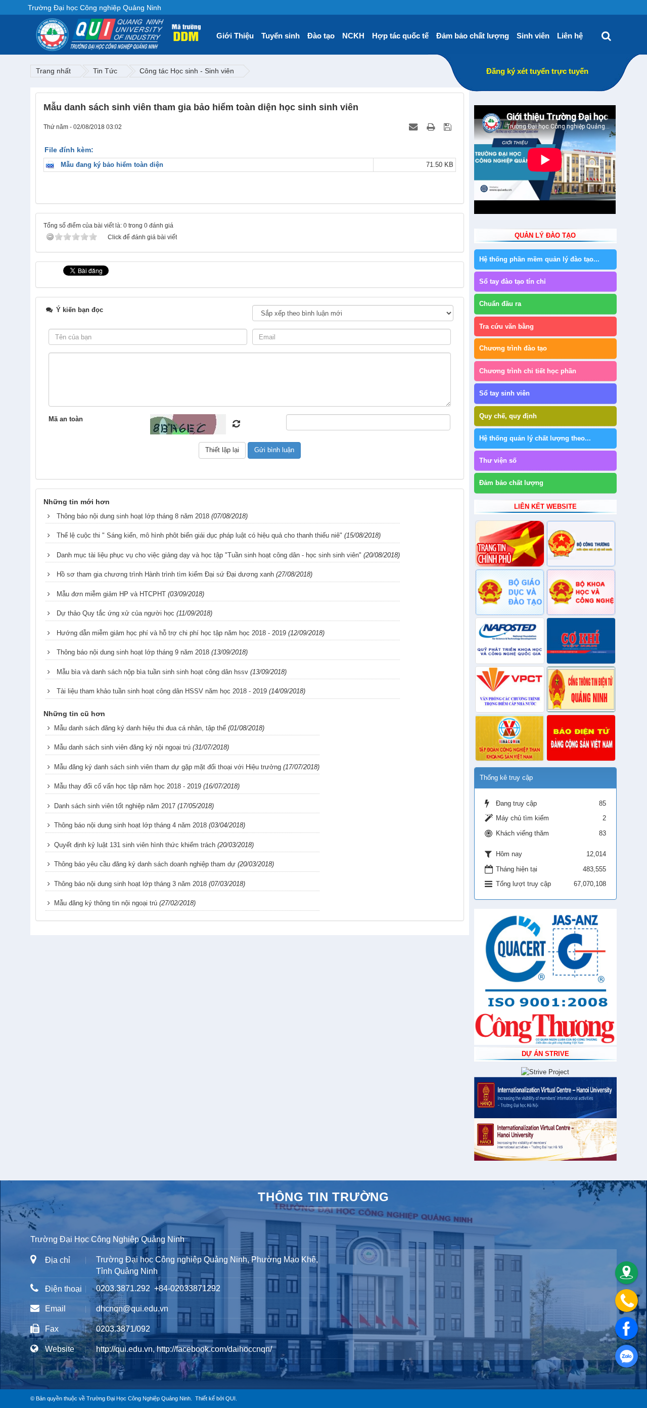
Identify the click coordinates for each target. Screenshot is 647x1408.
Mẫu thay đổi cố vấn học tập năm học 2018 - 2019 (127, 786)
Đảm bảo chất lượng (472, 35)
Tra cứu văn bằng (506, 326)
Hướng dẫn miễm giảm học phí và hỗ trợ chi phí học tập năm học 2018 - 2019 (171, 633)
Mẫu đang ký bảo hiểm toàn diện (112, 164)
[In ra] (432, 126)
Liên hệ (570, 35)
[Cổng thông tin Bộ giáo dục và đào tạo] (509, 592)
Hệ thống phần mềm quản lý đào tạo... (539, 259)
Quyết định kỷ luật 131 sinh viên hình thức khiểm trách (134, 845)
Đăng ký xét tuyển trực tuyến (537, 71)
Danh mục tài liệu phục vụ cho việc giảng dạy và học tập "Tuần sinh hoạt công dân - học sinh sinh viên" (209, 555)
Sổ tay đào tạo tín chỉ (512, 281)
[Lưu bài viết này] (448, 126)
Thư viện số (498, 460)
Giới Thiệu (235, 35)
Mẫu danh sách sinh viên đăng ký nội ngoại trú (122, 747)
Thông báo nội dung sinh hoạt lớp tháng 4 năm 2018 (130, 825)
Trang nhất (53, 71)
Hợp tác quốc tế (400, 35)
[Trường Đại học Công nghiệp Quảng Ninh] (35, 30)
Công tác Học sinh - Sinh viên (187, 71)
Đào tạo (321, 35)
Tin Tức (105, 71)
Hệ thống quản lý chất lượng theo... (535, 438)
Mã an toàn (66, 419)
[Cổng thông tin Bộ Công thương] (581, 543)
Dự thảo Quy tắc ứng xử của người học (115, 613)
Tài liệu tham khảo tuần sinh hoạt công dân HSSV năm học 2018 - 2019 (162, 691)
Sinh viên (533, 35)
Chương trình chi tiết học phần (527, 371)
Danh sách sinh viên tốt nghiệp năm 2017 (114, 806)
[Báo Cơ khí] (581, 641)
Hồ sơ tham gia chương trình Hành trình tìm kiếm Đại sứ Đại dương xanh (165, 574)
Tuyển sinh (280, 35)
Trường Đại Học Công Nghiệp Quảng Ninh (138, 1398)
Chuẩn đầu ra (500, 303)
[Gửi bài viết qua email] (414, 126)
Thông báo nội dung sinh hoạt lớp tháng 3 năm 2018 (130, 884)
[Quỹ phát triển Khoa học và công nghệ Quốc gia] (509, 641)
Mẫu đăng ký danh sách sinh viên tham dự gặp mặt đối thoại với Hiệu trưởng (167, 767)
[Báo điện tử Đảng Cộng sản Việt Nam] (581, 738)
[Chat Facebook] (626, 1328)
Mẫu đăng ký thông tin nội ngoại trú (105, 903)
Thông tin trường (323, 1197)
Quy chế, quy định (508, 416)
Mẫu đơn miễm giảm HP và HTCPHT (111, 594)
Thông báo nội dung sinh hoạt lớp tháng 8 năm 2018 (133, 516)
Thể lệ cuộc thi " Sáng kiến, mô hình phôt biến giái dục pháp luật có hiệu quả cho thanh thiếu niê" (199, 535)
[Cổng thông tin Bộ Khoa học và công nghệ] (581, 592)
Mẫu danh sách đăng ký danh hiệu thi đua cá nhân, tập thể (140, 728)
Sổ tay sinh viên (504, 393)
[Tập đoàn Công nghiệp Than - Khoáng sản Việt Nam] (509, 738)
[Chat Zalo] (626, 1356)
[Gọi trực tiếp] (626, 1300)
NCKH (353, 35)
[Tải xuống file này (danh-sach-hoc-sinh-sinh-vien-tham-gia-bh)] (52, 164)
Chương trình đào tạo (513, 348)
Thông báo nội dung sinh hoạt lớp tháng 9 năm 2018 (133, 652)
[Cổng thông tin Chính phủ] (509, 543)
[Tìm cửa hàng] (626, 1272)
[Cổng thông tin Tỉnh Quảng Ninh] (581, 689)
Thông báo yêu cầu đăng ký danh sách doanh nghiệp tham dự (145, 864)
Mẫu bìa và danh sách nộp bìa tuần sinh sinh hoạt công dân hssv (152, 672)
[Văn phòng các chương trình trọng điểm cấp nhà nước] (509, 689)
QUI (230, 1398)
